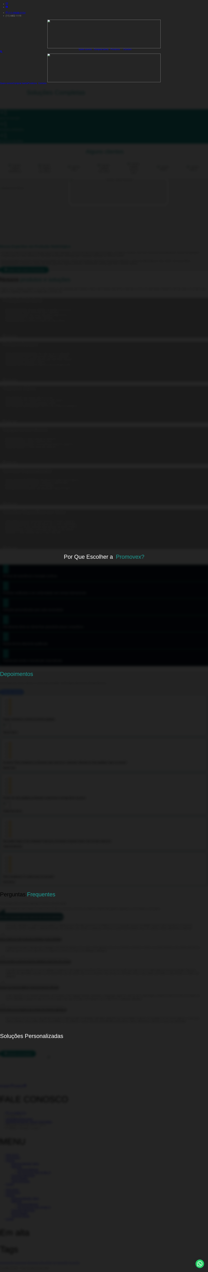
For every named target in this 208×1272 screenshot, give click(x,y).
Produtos (115, 49)
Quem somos (85, 49)
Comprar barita (101, 49)
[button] (114, 49)
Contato (127, 49)
